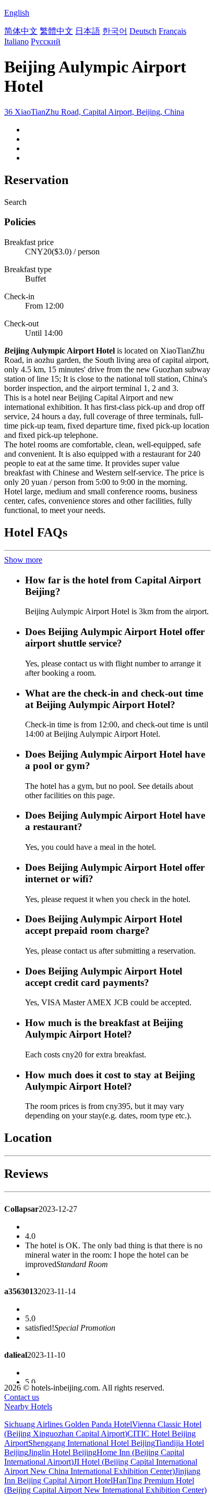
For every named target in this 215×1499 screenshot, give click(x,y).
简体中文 (21, 31)
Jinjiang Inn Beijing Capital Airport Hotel (102, 1476)
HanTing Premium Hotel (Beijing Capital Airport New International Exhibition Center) (105, 1485)
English (16, 12)
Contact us (21, 1397)
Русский (46, 41)
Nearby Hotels (28, 1406)
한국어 (114, 31)
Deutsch (143, 31)
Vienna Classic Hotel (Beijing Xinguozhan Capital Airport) (102, 1429)
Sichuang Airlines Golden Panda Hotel (68, 1424)
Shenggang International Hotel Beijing (91, 1443)
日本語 (87, 31)
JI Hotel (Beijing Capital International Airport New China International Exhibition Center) (100, 1466)
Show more (23, 559)
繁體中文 (56, 31)
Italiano (16, 41)
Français (172, 31)
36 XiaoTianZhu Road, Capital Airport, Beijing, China (94, 111)
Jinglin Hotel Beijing (62, 1452)
